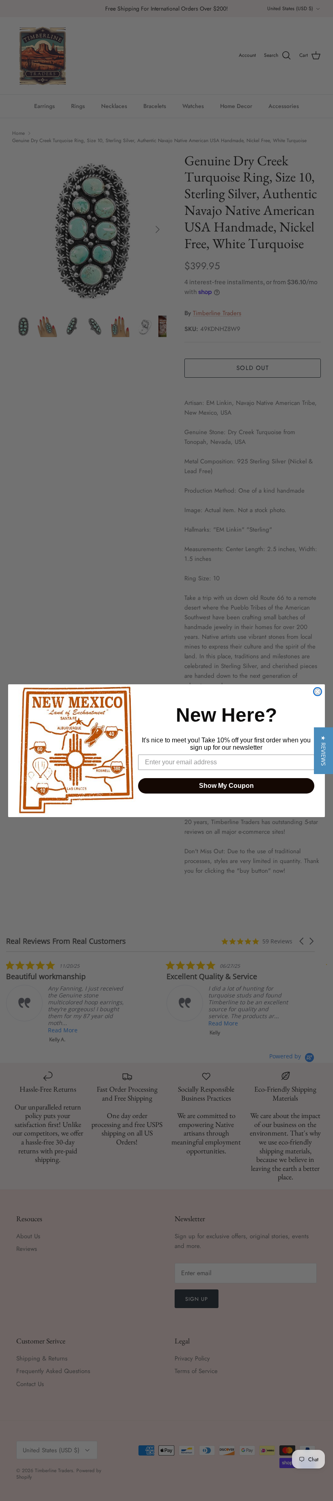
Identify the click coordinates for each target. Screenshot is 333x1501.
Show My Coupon (226, 785)
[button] (323, 750)
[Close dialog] (318, 692)
